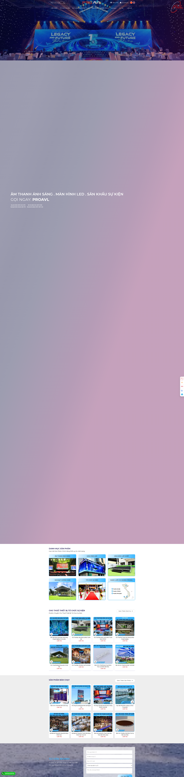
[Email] (182, 386)
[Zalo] (182, 390)
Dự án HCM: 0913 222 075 (18, 205)
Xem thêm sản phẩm (124, 680)
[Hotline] (182, 379)
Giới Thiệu (54, 8)
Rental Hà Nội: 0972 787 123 (35, 207)
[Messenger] (182, 394)
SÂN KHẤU (95, 8)
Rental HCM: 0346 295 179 (18, 207)
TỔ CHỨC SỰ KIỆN (65, 8)
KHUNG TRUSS (104, 8)
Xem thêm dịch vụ (125, 611)
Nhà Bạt (113, 8)
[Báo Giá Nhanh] (182, 383)
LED (88, 8)
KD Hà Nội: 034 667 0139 (35, 205)
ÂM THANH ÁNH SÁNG (78, 8)
